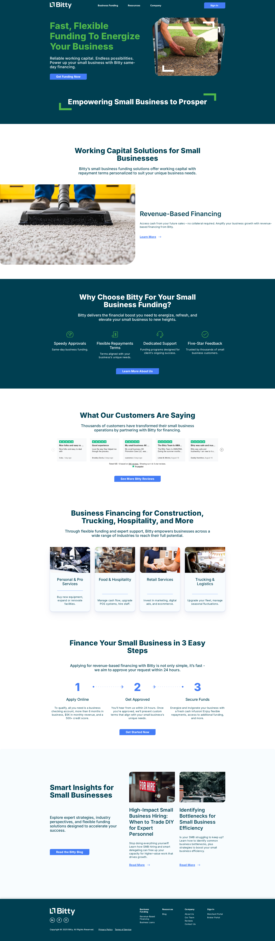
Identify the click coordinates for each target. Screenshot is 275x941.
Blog (164, 914)
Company (189, 909)
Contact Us (190, 924)
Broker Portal (213, 917)
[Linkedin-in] (52, 920)
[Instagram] (66, 920)
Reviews (189, 921)
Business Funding (144, 910)
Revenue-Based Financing (147, 917)
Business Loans (147, 922)
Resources (167, 909)
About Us (189, 914)
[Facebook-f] (59, 920)
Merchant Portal (215, 914)
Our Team (189, 917)
